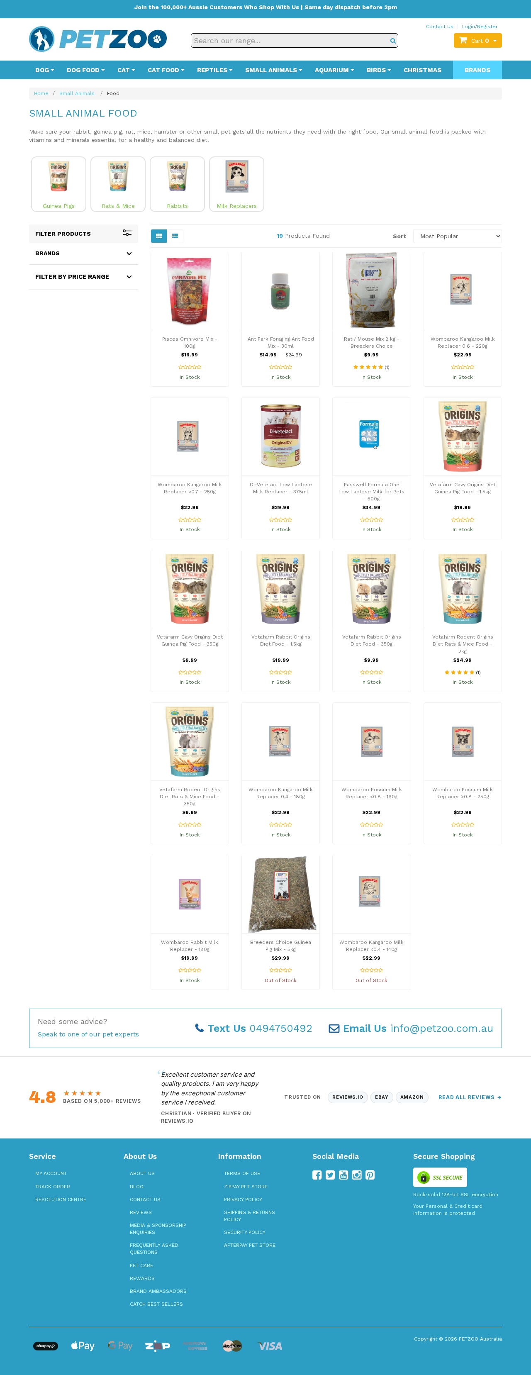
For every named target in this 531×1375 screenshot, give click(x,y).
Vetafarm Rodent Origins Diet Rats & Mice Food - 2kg (462, 644)
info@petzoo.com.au (418, 1028)
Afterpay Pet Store (249, 1245)
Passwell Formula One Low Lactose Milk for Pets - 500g (371, 492)
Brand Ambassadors (158, 1291)
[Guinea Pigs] (58, 176)
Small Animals (272, 70)
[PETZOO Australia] (98, 38)
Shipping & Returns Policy (249, 1215)
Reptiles (213, 70)
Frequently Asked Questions (154, 1248)
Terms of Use (242, 1173)
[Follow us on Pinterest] (370, 1175)
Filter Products (63, 233)
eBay (382, 1097)
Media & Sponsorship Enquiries (158, 1228)
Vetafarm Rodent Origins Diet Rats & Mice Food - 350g (189, 797)
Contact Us (439, 26)
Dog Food (84, 70)
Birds (377, 70)
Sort (399, 236)
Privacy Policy (243, 1199)
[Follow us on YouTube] (343, 1175)
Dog (43, 70)
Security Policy (245, 1232)
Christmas (422, 70)
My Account (51, 1173)
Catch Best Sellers (156, 1304)
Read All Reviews (470, 1097)
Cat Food (164, 70)
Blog (137, 1187)
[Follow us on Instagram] (356, 1175)
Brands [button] (47, 253)
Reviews (141, 1212)
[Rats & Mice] (118, 176)
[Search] (393, 40)
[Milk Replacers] (236, 176)
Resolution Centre (60, 1199)
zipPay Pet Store (246, 1187)
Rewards (142, 1278)
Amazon (412, 1097)
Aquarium (333, 70)
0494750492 (259, 1028)
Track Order (52, 1187)
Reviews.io (347, 1097)
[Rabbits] (177, 176)
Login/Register (480, 26)
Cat (124, 70)
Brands (477, 70)
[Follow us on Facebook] (317, 1175)
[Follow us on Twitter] (330, 1175)
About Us (142, 1173)
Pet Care (141, 1265)
